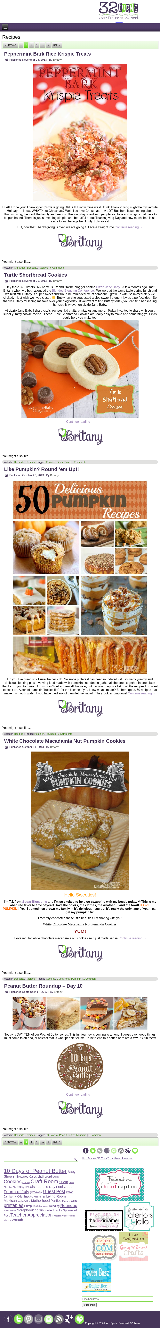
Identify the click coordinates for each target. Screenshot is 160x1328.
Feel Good (64, 1187)
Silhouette (45, 1210)
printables (13, 1205)
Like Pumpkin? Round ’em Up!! (41, 469)
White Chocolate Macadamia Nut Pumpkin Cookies (64, 741)
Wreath (17, 1220)
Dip (14, 1187)
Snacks (57, 1210)
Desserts (32, 267)
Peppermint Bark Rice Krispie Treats (47, 54)
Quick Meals (42, 1206)
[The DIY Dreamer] (104, 1230)
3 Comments (79, 462)
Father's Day (45, 1187)
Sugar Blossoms (34, 901)
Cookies (50, 462)
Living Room (56, 1196)
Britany (57, 59)
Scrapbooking (27, 1210)
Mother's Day (24, 1201)
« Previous (10, 44)
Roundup (51, 733)
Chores (56, 1177)
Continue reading (129, 227)
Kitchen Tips (39, 1197)
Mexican (10, 1201)
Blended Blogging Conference (73, 290)
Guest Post (63, 462)
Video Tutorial (68, 1216)
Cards (33, 1176)
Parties (56, 1201)
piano (72, 1201)
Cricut (63, 1182)
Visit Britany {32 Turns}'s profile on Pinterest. (107, 1158)
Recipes (43, 267)
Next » (56, 44)
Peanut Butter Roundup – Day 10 (43, 986)
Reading (54, 1206)
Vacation (57, 1216)
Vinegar (7, 1220)
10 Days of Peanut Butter (60, 1135)
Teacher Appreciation (31, 1214)
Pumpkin (39, 733)
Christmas (20, 267)
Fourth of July (16, 1191)
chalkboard (45, 1176)
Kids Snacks (25, 1196)
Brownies (22, 1176)
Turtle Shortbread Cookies (35, 275)
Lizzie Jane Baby (108, 287)
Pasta (65, 1201)
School (13, 1210)
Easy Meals (26, 1187)
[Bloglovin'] (134, 1153)
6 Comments (57, 267)
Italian (69, 1192)
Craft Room (44, 1181)
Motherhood (40, 1201)
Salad (6, 1210)
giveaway (36, 1192)
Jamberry (10, 1196)
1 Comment (89, 978)
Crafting (26, 1182)
